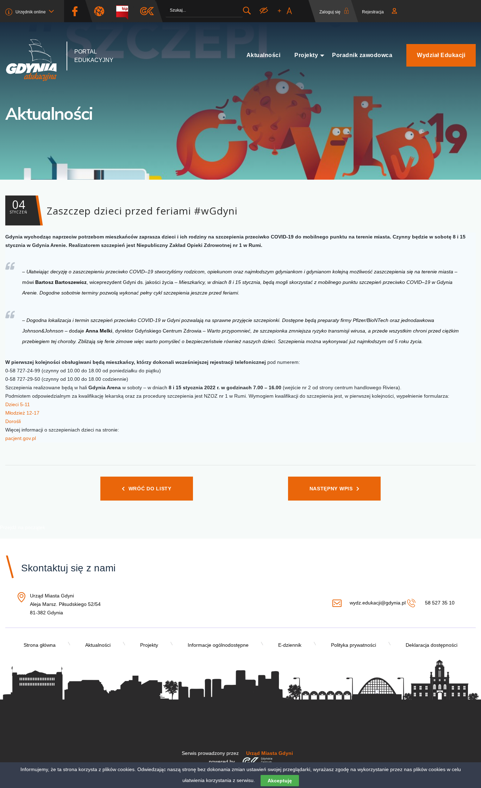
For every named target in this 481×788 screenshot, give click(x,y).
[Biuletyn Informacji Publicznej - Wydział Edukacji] (125, 11)
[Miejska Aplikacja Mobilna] (147, 11)
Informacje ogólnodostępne (218, 645)
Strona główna (40, 645)
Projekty (306, 55)
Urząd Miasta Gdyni (269, 753)
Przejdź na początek (22, 527)
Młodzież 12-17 (22, 413)
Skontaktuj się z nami (68, 568)
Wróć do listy (150, 488)
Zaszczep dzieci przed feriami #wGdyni (124, 207)
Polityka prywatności (353, 645)
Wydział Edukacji (441, 55)
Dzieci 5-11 (17, 404)
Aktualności (263, 55)
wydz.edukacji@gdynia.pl (377, 603)
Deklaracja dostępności (431, 645)
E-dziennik (289, 645)
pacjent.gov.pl (20, 438)
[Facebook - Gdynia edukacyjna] (74, 11)
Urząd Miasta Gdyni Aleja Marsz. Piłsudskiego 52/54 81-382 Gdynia (65, 604)
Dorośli (13, 421)
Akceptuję (280, 780)
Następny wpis (331, 488)
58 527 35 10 (439, 603)
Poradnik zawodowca (362, 55)
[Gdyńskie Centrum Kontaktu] (257, 761)
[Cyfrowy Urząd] (101, 11)
